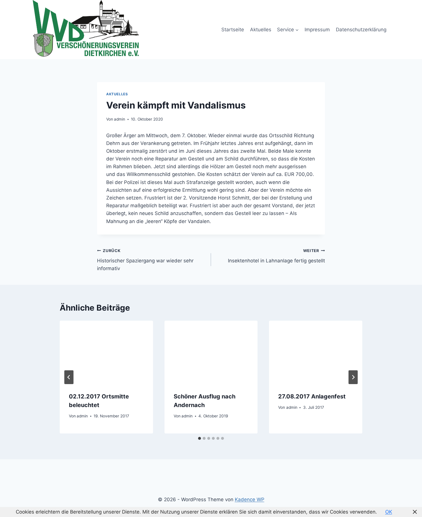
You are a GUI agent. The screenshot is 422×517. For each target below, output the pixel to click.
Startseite (232, 29)
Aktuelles (260, 29)
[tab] (199, 438)
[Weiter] (353, 377)
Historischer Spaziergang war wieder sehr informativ (145, 259)
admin (119, 119)
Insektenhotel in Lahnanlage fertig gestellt (276, 256)
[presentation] (106, 352)
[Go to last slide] (68, 377)
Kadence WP (249, 499)
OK (388, 512)
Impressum (317, 29)
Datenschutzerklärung (361, 29)
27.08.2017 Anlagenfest (312, 396)
